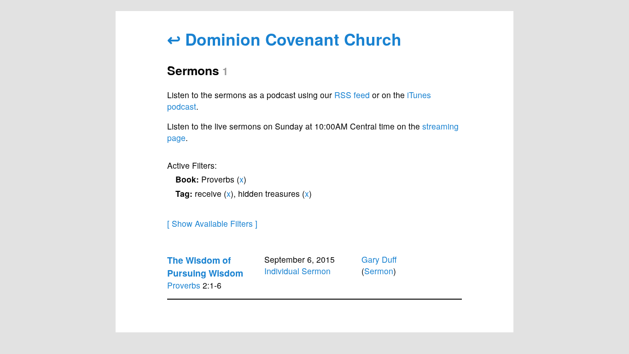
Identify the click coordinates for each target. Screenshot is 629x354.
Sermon (378, 271)
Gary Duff (378, 259)
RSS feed (352, 94)
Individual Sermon (297, 271)
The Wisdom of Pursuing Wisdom (205, 266)
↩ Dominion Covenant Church (284, 39)
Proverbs (183, 285)
